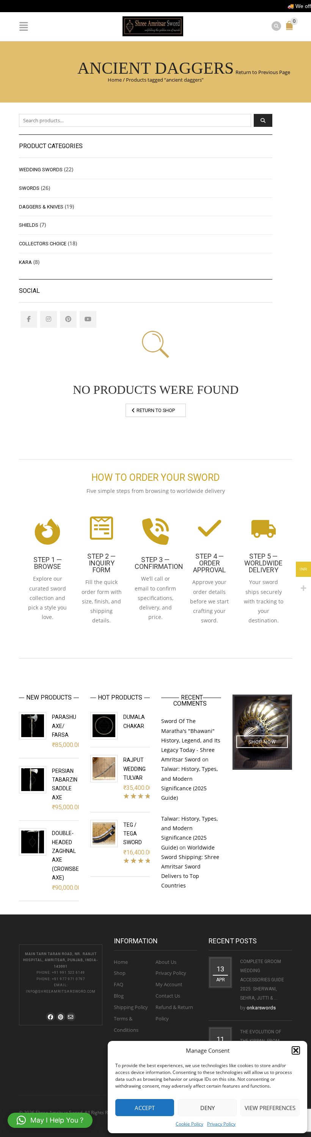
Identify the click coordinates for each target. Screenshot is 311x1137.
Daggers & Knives (41, 207)
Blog (119, 995)
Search (263, 120)
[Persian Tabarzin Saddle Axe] (32, 779)
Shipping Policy (131, 1007)
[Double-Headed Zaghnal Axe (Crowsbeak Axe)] (32, 842)
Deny (207, 1108)
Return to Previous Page (263, 72)
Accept (145, 1108)
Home (115, 79)
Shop (120, 973)
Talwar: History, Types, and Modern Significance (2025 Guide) (189, 783)
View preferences (270, 1108)
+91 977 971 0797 (68, 979)
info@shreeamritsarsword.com (61, 991)
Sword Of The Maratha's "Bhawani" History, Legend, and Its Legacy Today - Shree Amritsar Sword (190, 740)
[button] (296, 1050)
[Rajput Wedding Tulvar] (104, 768)
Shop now (262, 742)
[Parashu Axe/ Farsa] (32, 725)
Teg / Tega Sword (132, 834)
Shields (28, 225)
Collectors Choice (42, 243)
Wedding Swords (41, 169)
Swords (29, 188)
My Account (169, 984)
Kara (25, 262)
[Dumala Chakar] (104, 725)
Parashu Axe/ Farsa (64, 726)
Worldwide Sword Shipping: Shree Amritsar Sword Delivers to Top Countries (190, 866)
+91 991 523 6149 (68, 972)
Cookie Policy (189, 1124)
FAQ (118, 984)
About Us (166, 962)
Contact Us (168, 995)
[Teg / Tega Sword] (104, 833)
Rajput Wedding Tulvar (134, 769)
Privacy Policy (221, 1124)
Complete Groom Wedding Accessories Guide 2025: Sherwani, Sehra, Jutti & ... (262, 980)
